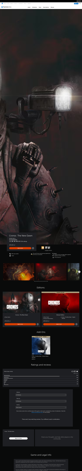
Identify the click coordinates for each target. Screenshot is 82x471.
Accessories (20, 3)
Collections (34, 7)
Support (29, 3)
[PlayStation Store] (6, 7)
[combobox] (41, 395)
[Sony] (79, 2)
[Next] (79, 272)
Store (5, 3)
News (25, 3)
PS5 (8, 3)
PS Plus (15, 3)
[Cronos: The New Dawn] (18, 271)
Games (11, 3)
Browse (52, 7)
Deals (40, 7)
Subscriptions (46, 7)
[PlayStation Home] (2, 3)
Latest (29, 7)
